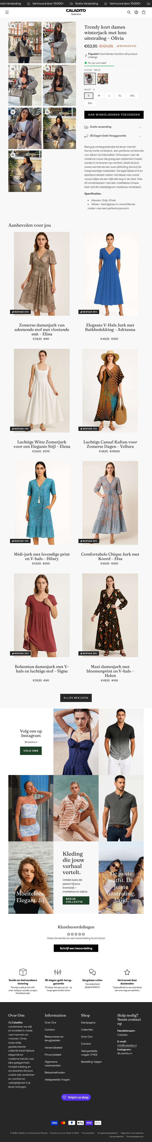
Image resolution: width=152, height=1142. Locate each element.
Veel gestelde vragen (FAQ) (89, 1052)
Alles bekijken (76, 697)
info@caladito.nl (127, 1045)
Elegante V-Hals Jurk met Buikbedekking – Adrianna (110, 327)
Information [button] (55, 1015)
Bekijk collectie (74, 900)
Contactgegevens (135, 1136)
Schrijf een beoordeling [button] (76, 948)
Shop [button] (85, 1015)
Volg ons (30, 750)
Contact (50, 1029)
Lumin (66, 1133)
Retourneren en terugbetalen (54, 1038)
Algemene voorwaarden (53, 1063)
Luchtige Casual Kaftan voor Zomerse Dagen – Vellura (110, 444)
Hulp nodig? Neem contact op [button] (129, 1019)
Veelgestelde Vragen (57, 1079)
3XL (90, 103)
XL (120, 95)
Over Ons (50, 1022)
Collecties (87, 1029)
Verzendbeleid (53, 1047)
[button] (7, 12)
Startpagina (88, 1022)
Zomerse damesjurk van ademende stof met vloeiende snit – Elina (41, 329)
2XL (132, 95)
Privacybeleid (53, 1054)
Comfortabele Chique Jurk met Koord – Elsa (110, 556)
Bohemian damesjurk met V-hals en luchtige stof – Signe (42, 668)
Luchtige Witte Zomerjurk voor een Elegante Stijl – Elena (42, 444)
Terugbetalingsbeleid (108, 1133)
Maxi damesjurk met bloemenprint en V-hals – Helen (110, 671)
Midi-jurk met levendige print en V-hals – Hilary (42, 556)
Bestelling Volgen (91, 1061)
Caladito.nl (23, 1133)
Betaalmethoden (55, 1072)
